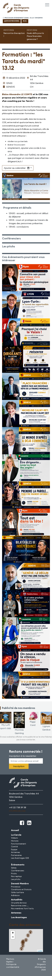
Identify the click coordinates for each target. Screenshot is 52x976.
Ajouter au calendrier (15, 168)
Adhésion (15, 895)
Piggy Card (33, 723)
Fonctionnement (18, 843)
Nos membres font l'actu (22, 908)
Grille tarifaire (17, 892)
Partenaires (16, 855)
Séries (14, 868)
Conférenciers (17, 870)
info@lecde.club (17, 810)
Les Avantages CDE (20, 858)
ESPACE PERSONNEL (12, 21)
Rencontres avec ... (20, 905)
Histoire (14, 841)
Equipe (14, 849)
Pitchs (14, 873)
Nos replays (16, 876)
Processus (15, 886)
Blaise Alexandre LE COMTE (17, 94)
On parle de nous (19, 902)
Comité (14, 846)
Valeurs (14, 838)
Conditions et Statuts (21, 889)
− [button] (13, 937)
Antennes (15, 852)
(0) (25, 21)
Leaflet (40, 951)
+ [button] (13, 932)
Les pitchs (15, 879)
